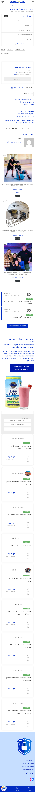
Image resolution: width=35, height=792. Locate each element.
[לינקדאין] (12, 128)
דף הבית (31, 6)
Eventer (25, 6)
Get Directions (20, 49)
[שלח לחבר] (16, 128)
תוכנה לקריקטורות (28, 770)
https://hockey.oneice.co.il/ (24, 44)
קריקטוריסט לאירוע (28, 767)
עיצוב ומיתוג (30, 760)
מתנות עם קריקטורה (28, 763)
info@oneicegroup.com (24, 72)
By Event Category (18, 420)
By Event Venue (18, 429)
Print (3, 49)
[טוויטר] (28, 128)
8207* (28, 70)
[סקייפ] (7, 128)
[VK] (22, 128)
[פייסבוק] (25, 128)
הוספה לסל (17, 238)
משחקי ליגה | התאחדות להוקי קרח (17, 326)
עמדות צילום (30, 773)
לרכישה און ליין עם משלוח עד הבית (21, 367)
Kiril (16, 12)
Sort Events (26, 418)
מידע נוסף (17, 196)
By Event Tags (18, 425)
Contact (10, 49)
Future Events (6, 53)
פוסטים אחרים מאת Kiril (14, 142)
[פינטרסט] (19, 128)
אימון (6, 16)
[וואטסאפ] (9, 128)
